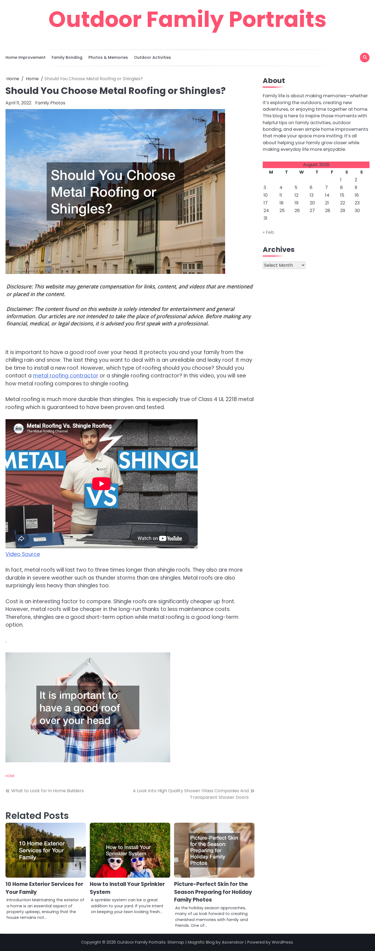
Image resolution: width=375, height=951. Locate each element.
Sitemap (175, 942)
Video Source (22, 554)
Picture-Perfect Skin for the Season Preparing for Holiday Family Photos (213, 891)
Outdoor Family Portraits (187, 19)
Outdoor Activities (152, 57)
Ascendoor (233, 942)
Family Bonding (67, 57)
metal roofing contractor (65, 375)
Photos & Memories (108, 57)
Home (10, 776)
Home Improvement (25, 57)
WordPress (282, 942)
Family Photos (50, 103)
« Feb (268, 232)
